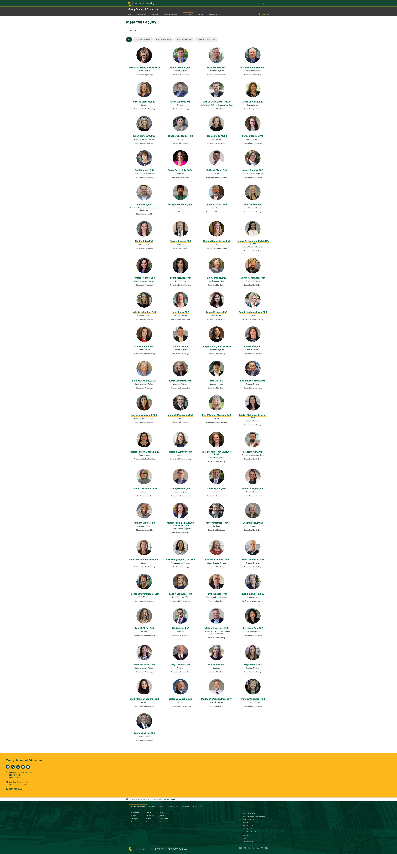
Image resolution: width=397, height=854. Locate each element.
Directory (148, 818)
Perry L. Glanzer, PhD (180, 240)
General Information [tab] (138, 806)
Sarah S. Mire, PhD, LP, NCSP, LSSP (216, 453)
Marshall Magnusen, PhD (180, 414)
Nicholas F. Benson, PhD (252, 67)
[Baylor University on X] (253, 849)
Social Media (164, 818)
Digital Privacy (246, 822)
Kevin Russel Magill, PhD (252, 380)
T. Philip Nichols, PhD (180, 488)
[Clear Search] (267, 30)
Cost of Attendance (248, 819)
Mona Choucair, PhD (252, 101)
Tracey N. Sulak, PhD (144, 664)
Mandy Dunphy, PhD (252, 170)
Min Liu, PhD (216, 380)
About (130, 14)
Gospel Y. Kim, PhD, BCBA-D (217, 346)
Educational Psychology (184, 39)
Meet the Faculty (169, 799)
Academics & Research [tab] (156, 806)
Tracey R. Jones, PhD (216, 311)
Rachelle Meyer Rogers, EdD (144, 593)
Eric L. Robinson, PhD (253, 559)
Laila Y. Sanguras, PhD (180, 593)
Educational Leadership (164, 39)
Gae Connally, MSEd (216, 135)
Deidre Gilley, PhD (144, 240)
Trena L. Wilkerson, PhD (253, 698)
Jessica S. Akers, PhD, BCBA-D (144, 67)
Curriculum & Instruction (143, 39)
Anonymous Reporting (248, 813)
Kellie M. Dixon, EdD (216, 170)
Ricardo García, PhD (216, 204)
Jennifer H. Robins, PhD (216, 559)
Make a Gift (265, 14)
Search (162, 815)
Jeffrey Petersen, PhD (216, 522)
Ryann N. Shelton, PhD (252, 593)
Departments (141, 14)
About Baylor (135, 812)
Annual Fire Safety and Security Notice (253, 816)
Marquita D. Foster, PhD (180, 204)
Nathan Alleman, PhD (180, 67)
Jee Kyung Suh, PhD (253, 628)
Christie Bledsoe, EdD (144, 101)
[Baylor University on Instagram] (249, 849)
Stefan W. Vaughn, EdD (180, 698)
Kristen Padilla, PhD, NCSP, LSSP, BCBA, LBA (180, 524)
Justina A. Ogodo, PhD (252, 488)
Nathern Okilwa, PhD (144, 522)
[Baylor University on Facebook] (244, 849)
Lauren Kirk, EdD (252, 346)
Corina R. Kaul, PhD (144, 346)
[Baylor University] (140, 3)
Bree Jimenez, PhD (216, 277)
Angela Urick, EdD (253, 664)
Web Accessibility (247, 841)
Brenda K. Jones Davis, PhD (253, 311)
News (162, 812)
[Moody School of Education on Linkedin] (28, 767)
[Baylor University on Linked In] (257, 849)
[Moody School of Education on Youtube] (23, 767)
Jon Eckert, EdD (144, 204)
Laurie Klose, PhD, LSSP (144, 380)
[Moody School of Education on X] (13, 767)
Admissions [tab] (185, 806)
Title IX (244, 838)
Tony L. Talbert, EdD (180, 664)
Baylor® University (167, 848)
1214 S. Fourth (15, 775)
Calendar (148, 812)
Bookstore (134, 822)
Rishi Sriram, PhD (180, 628)
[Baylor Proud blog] (240, 849)
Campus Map (150, 815)
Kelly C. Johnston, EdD (144, 311)
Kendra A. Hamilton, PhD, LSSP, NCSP (253, 242)
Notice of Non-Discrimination (250, 832)
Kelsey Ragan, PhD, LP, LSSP (180, 559)
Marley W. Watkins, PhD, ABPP (216, 698)
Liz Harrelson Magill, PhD (144, 414)
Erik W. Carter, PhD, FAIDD (216, 101)
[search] (263, 3)
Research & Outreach (170, 14)
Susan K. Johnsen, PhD (253, 277)
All (129, 39)
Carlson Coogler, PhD (253, 135)
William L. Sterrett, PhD (216, 628)
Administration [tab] (173, 806)
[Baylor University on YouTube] (266, 849)
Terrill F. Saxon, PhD (217, 593)
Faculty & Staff (188, 14)
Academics (154, 14)
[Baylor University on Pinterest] (261, 849)
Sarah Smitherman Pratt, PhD (144, 559)
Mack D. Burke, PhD (180, 101)
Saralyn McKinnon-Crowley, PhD (253, 416)
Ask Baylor (134, 818)
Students (201, 14)
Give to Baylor (150, 822)
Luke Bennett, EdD (216, 67)
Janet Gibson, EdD (252, 204)
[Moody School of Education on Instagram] (18, 767)
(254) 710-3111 (15, 789)
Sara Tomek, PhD (216, 664)
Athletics (133, 815)
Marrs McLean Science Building (21, 772)
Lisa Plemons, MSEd (253, 522)
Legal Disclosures (247, 826)
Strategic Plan (164, 822)
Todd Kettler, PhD (180, 346)
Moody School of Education (143, 9)
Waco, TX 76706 (15, 777)
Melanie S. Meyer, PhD (180, 451)
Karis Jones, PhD (180, 311)
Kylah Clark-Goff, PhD (144, 135)
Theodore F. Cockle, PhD (180, 135)
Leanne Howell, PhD (180, 277)
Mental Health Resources (249, 829)
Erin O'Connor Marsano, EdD (216, 414)
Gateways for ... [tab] (198, 806)
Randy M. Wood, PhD (144, 733)
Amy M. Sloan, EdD (144, 628)
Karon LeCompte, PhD (180, 380)
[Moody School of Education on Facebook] (8, 767)
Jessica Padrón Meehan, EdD (144, 451)
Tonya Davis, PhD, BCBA (180, 170)
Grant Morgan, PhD (252, 451)
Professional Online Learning (206, 39)
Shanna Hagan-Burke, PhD (216, 240)
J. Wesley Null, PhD (216, 488)
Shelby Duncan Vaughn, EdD (144, 698)
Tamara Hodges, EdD (144, 277)
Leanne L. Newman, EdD (144, 488)
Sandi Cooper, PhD (144, 170)
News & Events (214, 14)
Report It (245, 835)
